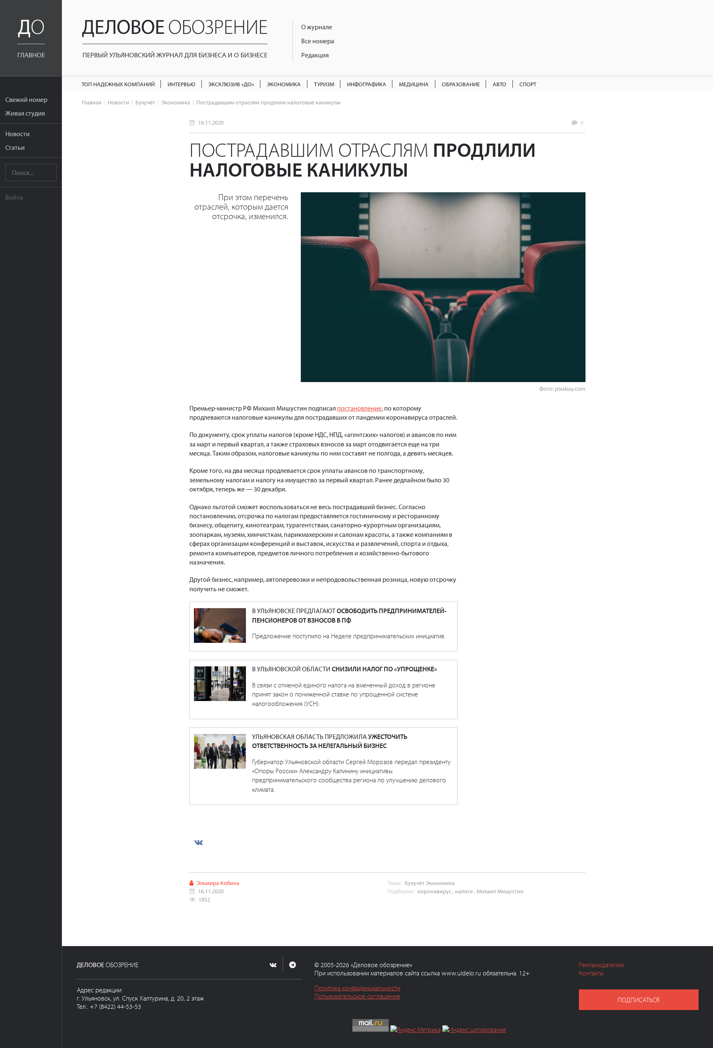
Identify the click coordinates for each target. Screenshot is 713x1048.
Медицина (414, 84)
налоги (464, 891)
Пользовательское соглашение (357, 996)
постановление (359, 408)
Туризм (324, 84)
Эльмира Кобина (218, 883)
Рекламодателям (601, 965)
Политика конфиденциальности (357, 988)
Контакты (591, 973)
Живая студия (25, 113)
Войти (14, 197)
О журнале (316, 27)
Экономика (284, 84)
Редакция (315, 55)
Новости (17, 134)
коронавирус (434, 891)
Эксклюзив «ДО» (231, 84)
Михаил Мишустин (500, 891)
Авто (499, 84)
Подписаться (638, 1000)
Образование (461, 84)
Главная (92, 102)
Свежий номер (26, 99)
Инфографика (366, 84)
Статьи (15, 147)
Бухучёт (145, 102)
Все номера (317, 41)
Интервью (181, 84)
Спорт (527, 84)
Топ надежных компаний (118, 84)
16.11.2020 (211, 122)
